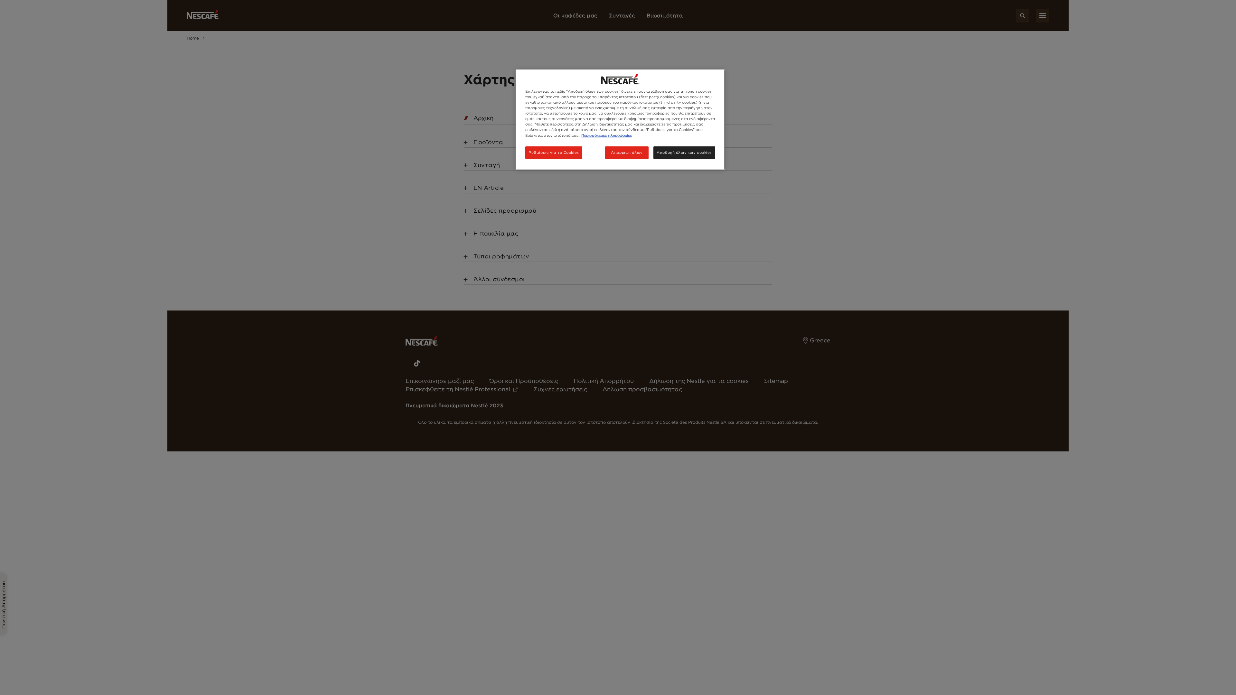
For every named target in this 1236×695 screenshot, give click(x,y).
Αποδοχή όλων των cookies (684, 152)
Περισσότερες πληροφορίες (606, 135)
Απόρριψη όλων (626, 152)
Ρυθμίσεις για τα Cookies (554, 152)
